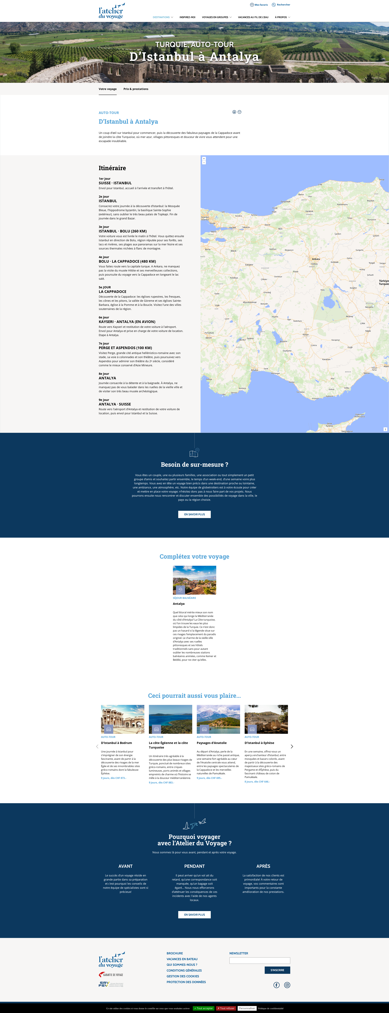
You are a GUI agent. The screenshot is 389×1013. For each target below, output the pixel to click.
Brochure (175, 953)
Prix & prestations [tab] (136, 89)
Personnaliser (247, 1008)
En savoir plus (194, 514)
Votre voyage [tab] (108, 89)
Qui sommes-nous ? (182, 965)
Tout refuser (227, 1008)
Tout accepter (204, 1008)
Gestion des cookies (183, 976)
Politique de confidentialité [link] (271, 1008)
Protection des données (186, 982)
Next (292, 746)
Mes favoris (261, 4)
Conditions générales (184, 970)
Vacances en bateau (182, 959)
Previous (97, 746)
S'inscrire (277, 970)
